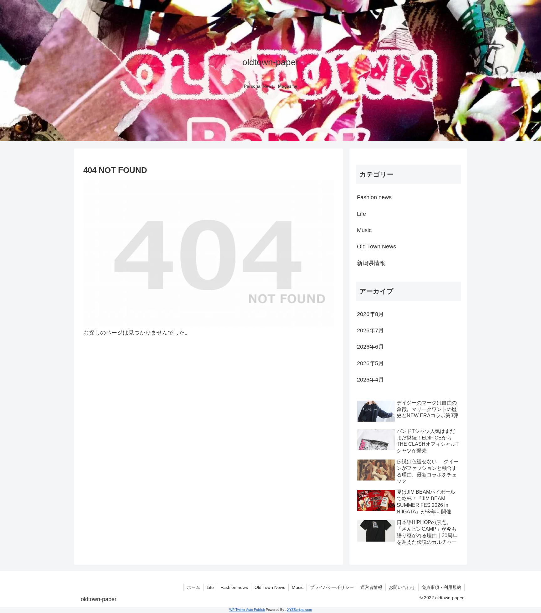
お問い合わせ (402, 587)
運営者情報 (371, 587)
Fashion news (234, 587)
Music (297, 587)
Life (210, 587)
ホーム (193, 587)
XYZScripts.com (299, 609)
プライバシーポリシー (332, 587)
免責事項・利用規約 (441, 587)
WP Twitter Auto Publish (247, 609)
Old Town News (270, 587)
